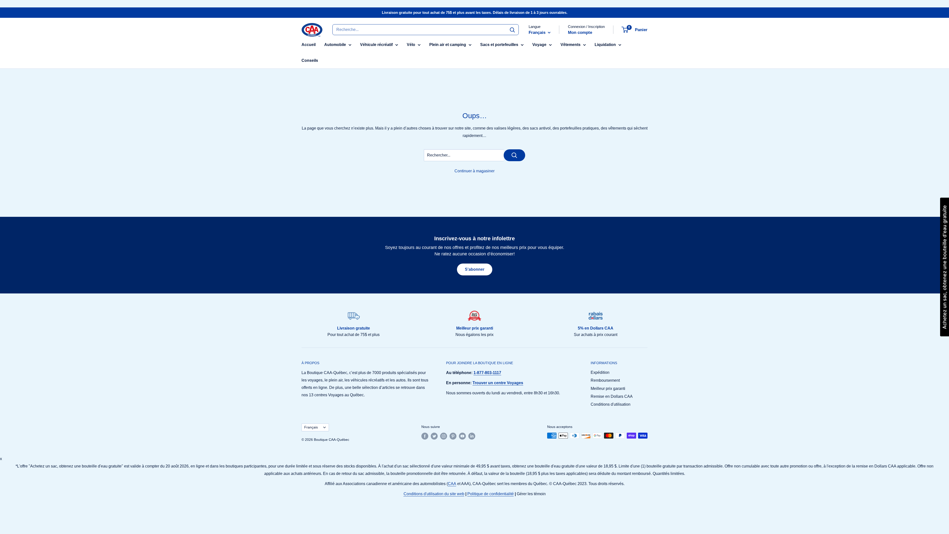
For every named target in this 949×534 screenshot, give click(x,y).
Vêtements (571, 45)
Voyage (539, 45)
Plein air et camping (447, 45)
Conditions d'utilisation (610, 404)
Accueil (309, 45)
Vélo (411, 45)
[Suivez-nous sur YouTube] (462, 436)
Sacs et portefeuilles (499, 45)
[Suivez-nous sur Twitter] (434, 436)
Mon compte (580, 32)
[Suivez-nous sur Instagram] (443, 436)
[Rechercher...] (514, 155)
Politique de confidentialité (490, 494)
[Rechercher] (512, 29)
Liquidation (605, 45)
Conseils (310, 60)
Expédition (600, 372)
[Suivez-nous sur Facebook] (424, 436)
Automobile (335, 45)
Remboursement (605, 380)
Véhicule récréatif (376, 45)
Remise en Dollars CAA (612, 396)
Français (311, 427)
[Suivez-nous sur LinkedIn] (471, 436)
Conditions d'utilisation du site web (434, 494)
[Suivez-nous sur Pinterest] (453, 436)
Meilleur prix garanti (608, 388)
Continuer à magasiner (474, 171)
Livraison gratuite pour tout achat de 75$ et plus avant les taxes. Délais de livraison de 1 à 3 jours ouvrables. (474, 12)
